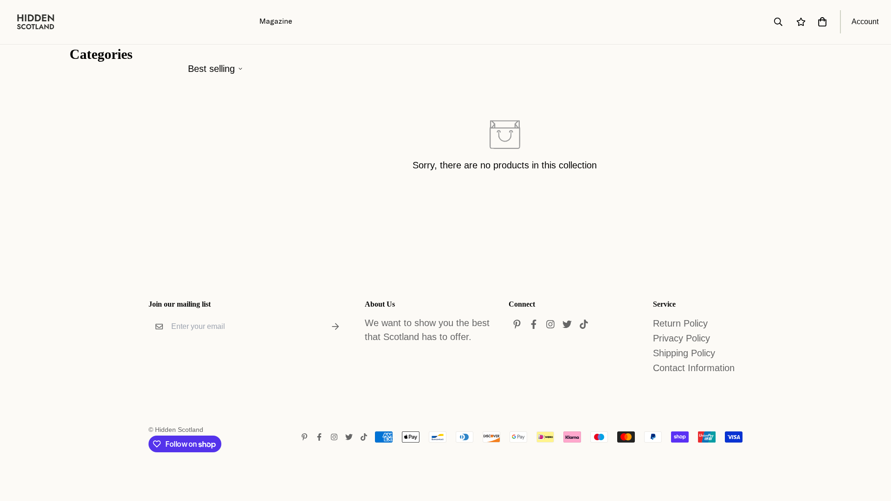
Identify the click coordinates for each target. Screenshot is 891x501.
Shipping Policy (684, 353)
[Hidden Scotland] (40, 22)
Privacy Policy (681, 338)
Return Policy (680, 323)
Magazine (275, 21)
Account (865, 22)
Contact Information (694, 368)
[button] (820, 21)
